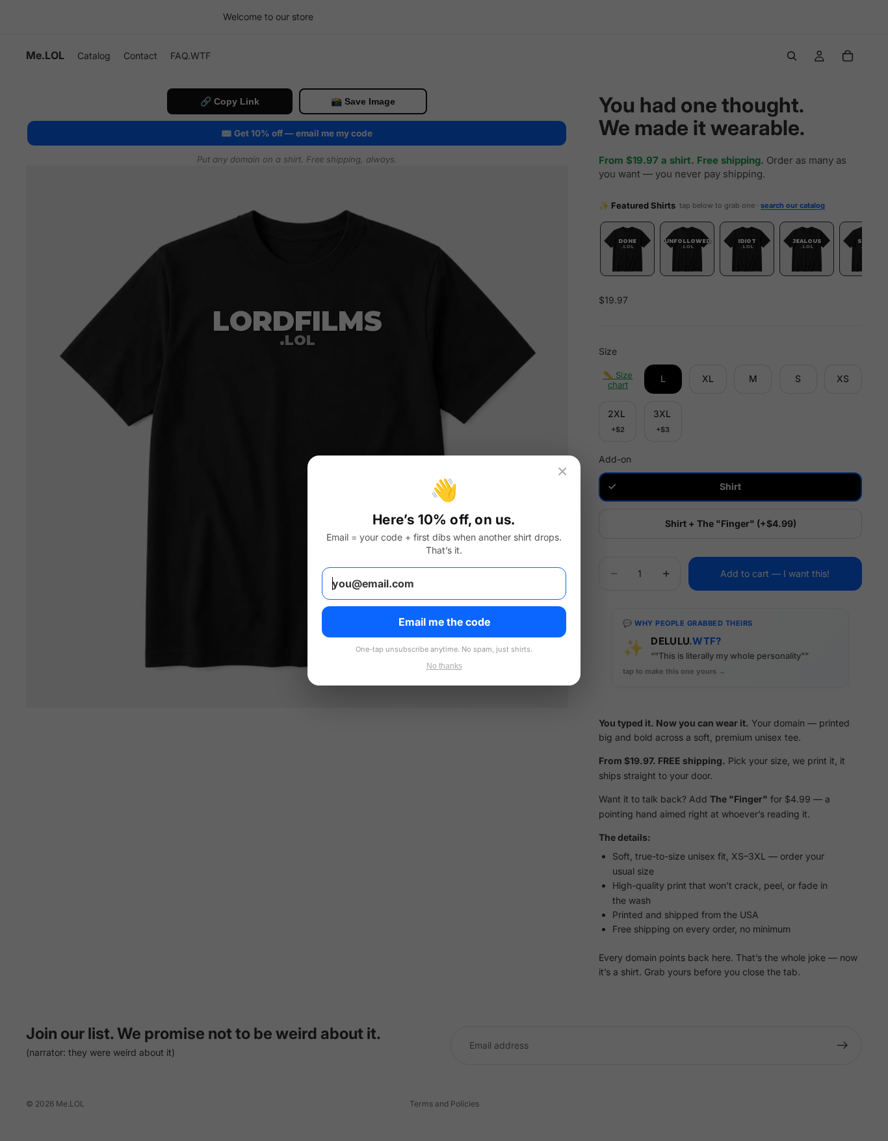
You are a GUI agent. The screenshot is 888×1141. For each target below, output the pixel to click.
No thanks (444, 666)
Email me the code (444, 621)
